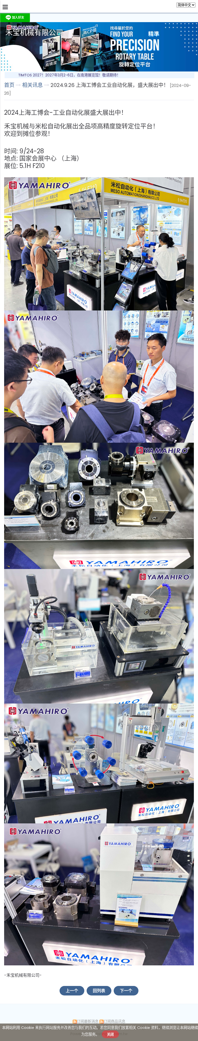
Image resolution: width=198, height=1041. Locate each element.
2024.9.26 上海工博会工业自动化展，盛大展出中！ (110, 85)
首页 (9, 85)
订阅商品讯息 (114, 1021)
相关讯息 (33, 85)
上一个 (72, 991)
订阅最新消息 (87, 1021)
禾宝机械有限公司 (34, 33)
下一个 (126, 991)
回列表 (99, 991)
